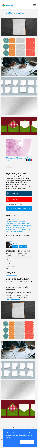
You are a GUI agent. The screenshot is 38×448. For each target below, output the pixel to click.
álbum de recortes (17, 231)
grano (28, 224)
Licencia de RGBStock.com (18, 278)
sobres (19, 229)
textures (8, 275)
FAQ (8, 299)
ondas (16, 226)
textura (24, 229)
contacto (18, 428)
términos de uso (15, 299)
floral (18, 224)
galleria (22, 246)
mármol (8, 226)
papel (29, 226)
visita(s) (12, 158)
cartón (15, 222)
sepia (14, 229)
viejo (29, 229)
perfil (15, 246)
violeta (8, 231)
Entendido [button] (27, 442)
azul (10, 222)
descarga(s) (22, 158)
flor (15, 224)
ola (13, 226)
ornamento (23, 226)
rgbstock (10, 5)
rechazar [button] (12, 442)
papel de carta (10, 228)
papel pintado (20, 228)
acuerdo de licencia (28, 428)
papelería (9, 229)
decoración (21, 222)
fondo (23, 224)
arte (7, 222)
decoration (14, 275)
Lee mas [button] (8, 437)
